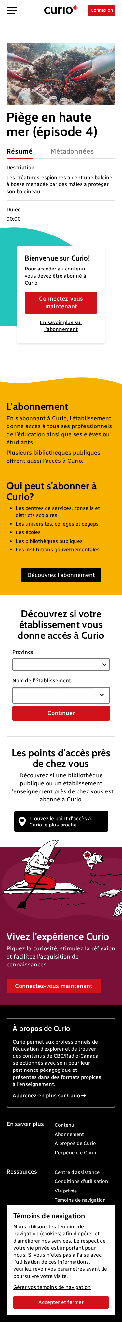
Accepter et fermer (61, 1302)
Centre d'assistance (77, 1172)
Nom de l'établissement (41, 680)
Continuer (61, 713)
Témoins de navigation (80, 1200)
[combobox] (53, 695)
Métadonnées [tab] (72, 151)
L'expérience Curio (75, 1153)
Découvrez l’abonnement (61, 575)
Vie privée (66, 1191)
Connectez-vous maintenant (61, 302)
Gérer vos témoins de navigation (52, 1287)
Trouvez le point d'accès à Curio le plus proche (60, 821)
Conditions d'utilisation (81, 1181)
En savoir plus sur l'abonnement (61, 325)
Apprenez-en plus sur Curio (46, 1095)
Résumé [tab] (20, 151)
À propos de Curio (75, 1143)
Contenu (64, 1125)
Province (23, 652)
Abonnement (69, 1134)
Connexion (102, 10)
